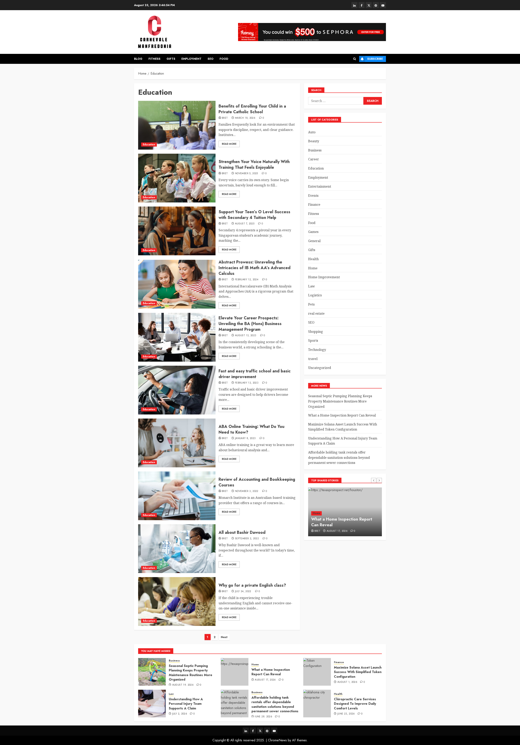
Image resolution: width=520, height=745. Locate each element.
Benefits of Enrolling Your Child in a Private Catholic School (252, 109)
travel (312, 359)
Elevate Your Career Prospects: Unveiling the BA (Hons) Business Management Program (250, 323)
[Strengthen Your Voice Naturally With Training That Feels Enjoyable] (177, 178)
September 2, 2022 (247, 538)
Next (224, 637)
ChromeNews (277, 740)
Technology (317, 349)
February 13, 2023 (246, 383)
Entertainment (319, 186)
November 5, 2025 (246, 173)
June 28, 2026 (263, 716)
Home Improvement (324, 277)
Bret (225, 118)
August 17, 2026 (337, 531)
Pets (311, 304)
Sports (313, 340)
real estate (316, 313)
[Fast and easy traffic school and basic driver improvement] (177, 390)
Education (149, 144)
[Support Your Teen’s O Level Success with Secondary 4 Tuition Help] (177, 231)
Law (311, 286)
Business (315, 150)
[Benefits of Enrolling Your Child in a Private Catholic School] (177, 125)
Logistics (315, 295)
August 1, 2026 (347, 682)
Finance (314, 204)
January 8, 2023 (245, 438)
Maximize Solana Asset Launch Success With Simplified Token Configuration (342, 427)
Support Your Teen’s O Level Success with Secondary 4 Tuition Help (254, 215)
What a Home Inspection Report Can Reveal (342, 415)
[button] (354, 59)
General (314, 241)
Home (312, 268)
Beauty (313, 141)
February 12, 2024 (246, 279)
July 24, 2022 (243, 591)
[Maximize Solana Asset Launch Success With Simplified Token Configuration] (317, 672)
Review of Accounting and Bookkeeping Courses (257, 482)
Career (313, 159)
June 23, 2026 (346, 714)
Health (313, 259)
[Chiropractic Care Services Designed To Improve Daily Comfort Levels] (317, 703)
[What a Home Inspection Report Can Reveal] (234, 672)
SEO (210, 59)
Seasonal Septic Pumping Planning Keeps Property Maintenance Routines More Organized (340, 401)
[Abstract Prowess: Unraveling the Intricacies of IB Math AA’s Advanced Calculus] (177, 284)
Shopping (315, 331)
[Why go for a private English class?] (177, 601)
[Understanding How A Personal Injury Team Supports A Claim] (152, 703)
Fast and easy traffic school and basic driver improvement (255, 374)
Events (313, 195)
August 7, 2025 (244, 223)
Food (224, 59)
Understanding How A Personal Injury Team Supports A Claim (186, 704)
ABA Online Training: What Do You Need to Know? (251, 429)
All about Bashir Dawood (242, 532)
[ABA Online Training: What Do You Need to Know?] (177, 443)
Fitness (154, 59)
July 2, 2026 (179, 714)
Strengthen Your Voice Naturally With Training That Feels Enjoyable (254, 164)
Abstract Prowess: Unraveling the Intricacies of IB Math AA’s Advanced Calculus (254, 267)
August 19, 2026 (183, 685)
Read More (229, 144)
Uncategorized (319, 367)
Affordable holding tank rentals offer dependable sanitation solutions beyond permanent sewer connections (339, 457)
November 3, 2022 (246, 491)
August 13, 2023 (245, 335)
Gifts (171, 59)
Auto (311, 132)
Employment (191, 59)
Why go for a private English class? (252, 585)
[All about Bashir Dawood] (177, 548)
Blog (138, 59)
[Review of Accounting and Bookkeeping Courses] (177, 495)
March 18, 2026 (245, 118)
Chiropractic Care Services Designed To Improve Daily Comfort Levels (355, 704)
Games (313, 231)
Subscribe (375, 59)
